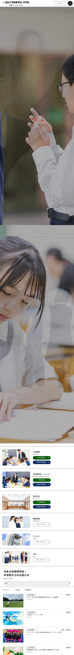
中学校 (17, 590)
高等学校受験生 (41, 462)
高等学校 (28, 590)
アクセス (60, 3)
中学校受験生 (41, 457)
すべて (7, 590)
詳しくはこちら (41, 524)
